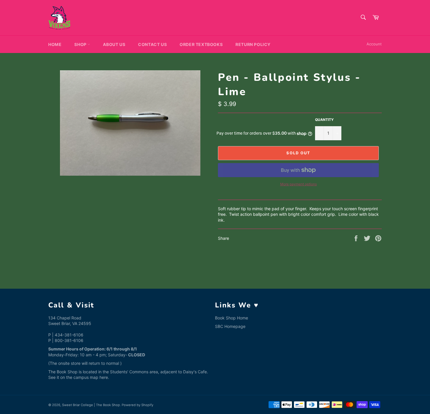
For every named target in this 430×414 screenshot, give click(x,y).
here (103, 377)
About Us (114, 44)
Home (54, 44)
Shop (80, 44)
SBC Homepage (230, 326)
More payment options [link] (298, 184)
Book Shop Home (231, 317)
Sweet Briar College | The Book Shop (91, 405)
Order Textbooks (201, 44)
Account (374, 44)
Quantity (324, 119)
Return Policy (253, 44)
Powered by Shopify (137, 405)
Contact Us (152, 44)
